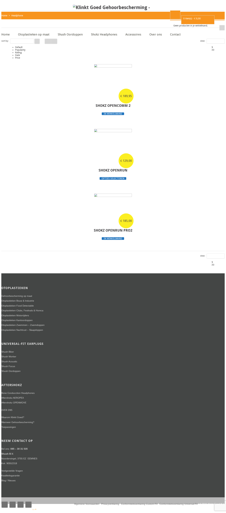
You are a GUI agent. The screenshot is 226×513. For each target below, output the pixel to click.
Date (17, 55)
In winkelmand (113, 113)
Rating (18, 52)
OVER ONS (6, 410)
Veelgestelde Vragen (12, 470)
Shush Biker (7, 351)
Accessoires (133, 34)
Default (19, 47)
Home (5, 34)
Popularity (20, 50)
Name (15, 41)
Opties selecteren (113, 178)
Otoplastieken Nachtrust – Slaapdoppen (22, 330)
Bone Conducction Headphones (18, 393)
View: (202, 41)
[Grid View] (48, 41)
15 (210, 41)
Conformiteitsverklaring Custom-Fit (139, 504)
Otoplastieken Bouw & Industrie (17, 300)
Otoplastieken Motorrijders (15, 315)
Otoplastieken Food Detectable (17, 305)
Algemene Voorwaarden (86, 504)
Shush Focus (8, 366)
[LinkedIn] (28, 504)
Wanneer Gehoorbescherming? (17, 422)
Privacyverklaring (110, 504)
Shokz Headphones (104, 34)
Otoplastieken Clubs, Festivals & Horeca (22, 310)
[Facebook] (4, 504)
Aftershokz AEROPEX (12, 397)
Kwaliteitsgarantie (10, 475)
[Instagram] (20, 504)
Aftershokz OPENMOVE (13, 402)
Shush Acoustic (9, 361)
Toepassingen (8, 427)
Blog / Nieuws (8, 480)
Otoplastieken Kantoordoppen (17, 320)
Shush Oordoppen (70, 34)
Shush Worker (8, 356)
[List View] (54, 41)
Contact (175, 34)
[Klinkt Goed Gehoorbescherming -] (111, 7)
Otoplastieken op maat (33, 34)
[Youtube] (12, 504)
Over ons (155, 34)
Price (17, 57)
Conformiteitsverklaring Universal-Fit (178, 504)
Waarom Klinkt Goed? (12, 417)
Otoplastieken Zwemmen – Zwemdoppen (23, 325)
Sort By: (4, 41)
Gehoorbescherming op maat (16, 296)
